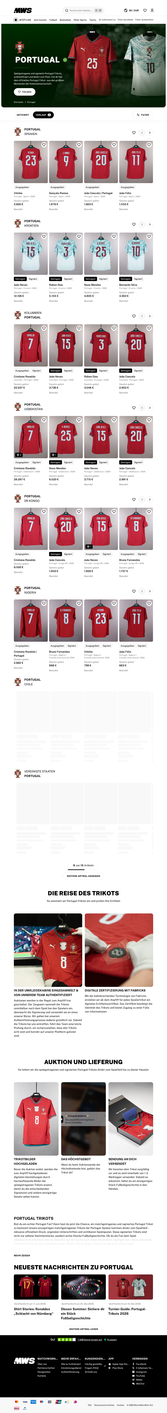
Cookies (120, 1405)
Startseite (18, 102)
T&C (90, 1405)
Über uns (42, 1364)
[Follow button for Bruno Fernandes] (149, 511)
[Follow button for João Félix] (149, 144)
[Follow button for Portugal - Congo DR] (133, 499)
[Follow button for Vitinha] (43, 144)
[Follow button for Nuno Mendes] (114, 236)
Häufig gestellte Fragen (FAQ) (93, 1366)
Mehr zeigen (22, 1255)
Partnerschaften (46, 1368)
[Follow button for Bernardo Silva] (149, 236)
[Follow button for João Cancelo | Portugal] (114, 144)
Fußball (53, 20)
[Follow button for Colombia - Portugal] (133, 316)
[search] (83, 10)
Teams (92, 20)
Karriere (42, 1375)
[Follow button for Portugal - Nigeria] (133, 591)
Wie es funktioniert (71, 1364)
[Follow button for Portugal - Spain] (133, 132)
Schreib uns (91, 1372)
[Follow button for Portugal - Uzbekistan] (133, 407)
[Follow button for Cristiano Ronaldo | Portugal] (43, 603)
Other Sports (80, 20)
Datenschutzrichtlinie (104, 1405)
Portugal (31, 102)
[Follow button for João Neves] (43, 236)
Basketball (65, 20)
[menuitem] (131, 10)
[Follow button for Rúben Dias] (79, 236)
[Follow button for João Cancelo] (149, 328)
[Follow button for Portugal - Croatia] (133, 224)
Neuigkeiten (44, 1372)
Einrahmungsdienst (71, 1368)
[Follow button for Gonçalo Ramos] (79, 144)
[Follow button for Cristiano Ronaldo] (43, 328)
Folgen (26, 92)
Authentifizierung (70, 1372)
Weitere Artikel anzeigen (83, 876)
